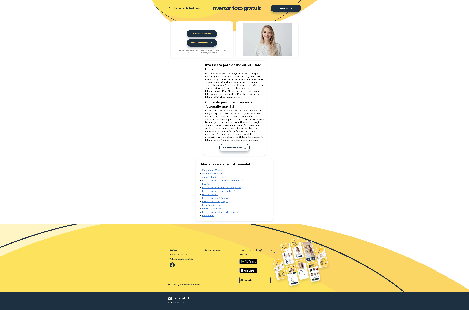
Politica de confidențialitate (181, 259)
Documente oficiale (213, 250)
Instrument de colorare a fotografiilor (220, 212)
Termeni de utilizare (178, 254)
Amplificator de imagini (213, 177)
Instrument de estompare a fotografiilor (221, 187)
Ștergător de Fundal (212, 173)
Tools (174, 285)
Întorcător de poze (211, 205)
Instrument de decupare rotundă (218, 191)
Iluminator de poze (211, 209)
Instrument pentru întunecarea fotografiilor (224, 180)
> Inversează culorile (190, 285)
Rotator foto (208, 216)
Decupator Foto (210, 195)
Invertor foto (208, 184)
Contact (173, 250)
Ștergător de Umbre (212, 170)
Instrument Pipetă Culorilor (215, 198)
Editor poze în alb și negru (215, 201)
